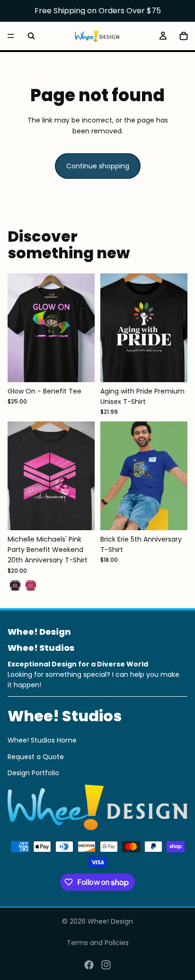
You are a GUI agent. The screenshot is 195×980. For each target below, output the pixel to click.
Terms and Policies (98, 942)
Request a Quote (36, 756)
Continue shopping (97, 166)
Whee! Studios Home (42, 740)
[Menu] (11, 36)
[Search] (31, 36)
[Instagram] (106, 965)
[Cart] (183, 36)
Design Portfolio (33, 773)
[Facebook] (89, 965)
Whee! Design (110, 921)
